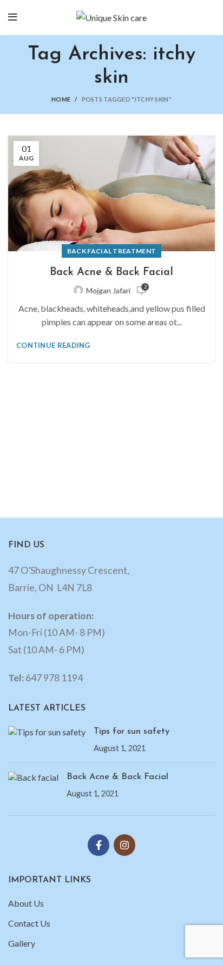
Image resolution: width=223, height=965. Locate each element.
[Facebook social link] (98, 845)
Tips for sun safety (131, 731)
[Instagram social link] (124, 845)
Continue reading (53, 345)
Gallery (21, 943)
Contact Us (29, 923)
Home (60, 99)
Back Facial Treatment (111, 251)
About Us (26, 903)
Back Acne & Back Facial (111, 272)
